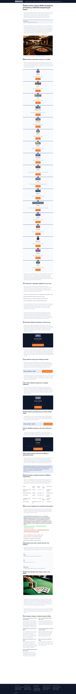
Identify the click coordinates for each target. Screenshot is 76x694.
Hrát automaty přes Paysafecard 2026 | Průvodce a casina (37, 689)
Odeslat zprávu (39, 678)
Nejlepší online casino (50, 1)
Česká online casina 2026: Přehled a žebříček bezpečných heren (19, 688)
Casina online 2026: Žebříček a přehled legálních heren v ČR (27, 688)
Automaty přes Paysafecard (42, 1)
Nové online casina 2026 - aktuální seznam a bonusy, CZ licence (56, 688)
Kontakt (26, 1)
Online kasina (35, 1)
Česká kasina (30, 1)
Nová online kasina (58, 1)
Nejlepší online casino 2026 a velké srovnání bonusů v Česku (46, 688)
